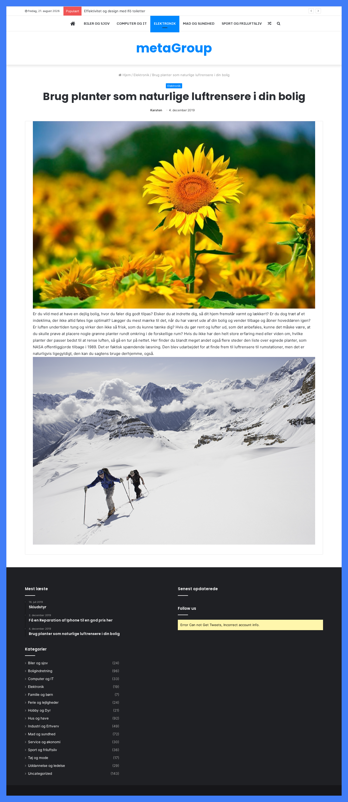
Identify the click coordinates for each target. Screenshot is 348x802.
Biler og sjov (97, 23)
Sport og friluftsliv (242, 23)
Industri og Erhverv (43, 726)
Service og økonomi (44, 742)
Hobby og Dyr (39, 710)
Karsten (156, 110)
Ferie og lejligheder (43, 702)
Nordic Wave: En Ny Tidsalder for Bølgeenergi (120, 11)
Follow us (187, 608)
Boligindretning (40, 671)
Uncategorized (40, 773)
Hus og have (38, 718)
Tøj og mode (38, 758)
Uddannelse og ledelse (46, 766)
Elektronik (165, 23)
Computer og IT (132, 23)
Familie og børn (40, 695)
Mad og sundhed (199, 23)
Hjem (126, 75)
